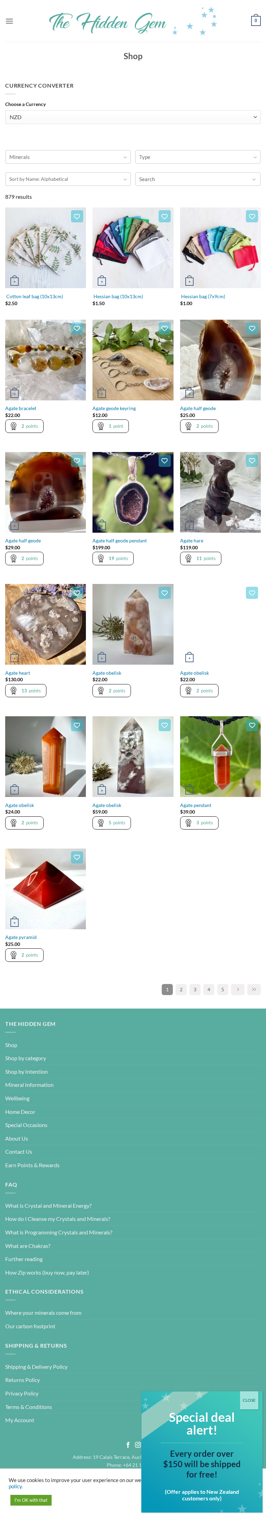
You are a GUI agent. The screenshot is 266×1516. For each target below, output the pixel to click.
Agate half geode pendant (119, 540)
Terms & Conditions (28, 1406)
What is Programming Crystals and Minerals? (58, 1232)
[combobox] (68, 157)
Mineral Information (29, 1084)
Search (147, 179)
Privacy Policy (21, 1393)
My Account (19, 1420)
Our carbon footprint (30, 1326)
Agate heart (17, 673)
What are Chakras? (27, 1245)
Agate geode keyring (114, 408)
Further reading (24, 1259)
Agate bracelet (20, 408)
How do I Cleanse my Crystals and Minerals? (57, 1218)
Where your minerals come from (43, 1312)
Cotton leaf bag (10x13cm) (34, 296)
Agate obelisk (106, 673)
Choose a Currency (25, 104)
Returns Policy (22, 1379)
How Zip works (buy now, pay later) (47, 1272)
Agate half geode (198, 408)
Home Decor (20, 1111)
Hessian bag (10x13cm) (117, 296)
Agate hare (191, 540)
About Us (16, 1138)
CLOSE (249, 1400)
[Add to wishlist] (77, 216)
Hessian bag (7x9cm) (202, 296)
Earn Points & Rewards (32, 1165)
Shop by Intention (26, 1071)
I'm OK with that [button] (31, 1500)
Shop (11, 1044)
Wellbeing (17, 1098)
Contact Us (18, 1151)
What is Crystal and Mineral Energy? (48, 1205)
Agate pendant (195, 805)
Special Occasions (26, 1125)
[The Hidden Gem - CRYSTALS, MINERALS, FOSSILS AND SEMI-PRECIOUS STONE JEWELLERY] (133, 21)
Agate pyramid (21, 937)
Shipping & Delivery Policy (36, 1366)
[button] (9, 20)
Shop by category (25, 1058)
